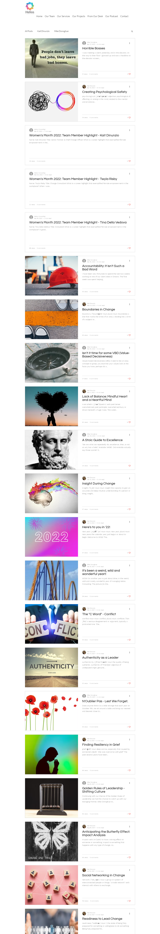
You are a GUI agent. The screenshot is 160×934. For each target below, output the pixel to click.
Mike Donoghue (61, 31)
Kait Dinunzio (43, 31)
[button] (132, 31)
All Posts (29, 31)
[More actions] (130, 43)
